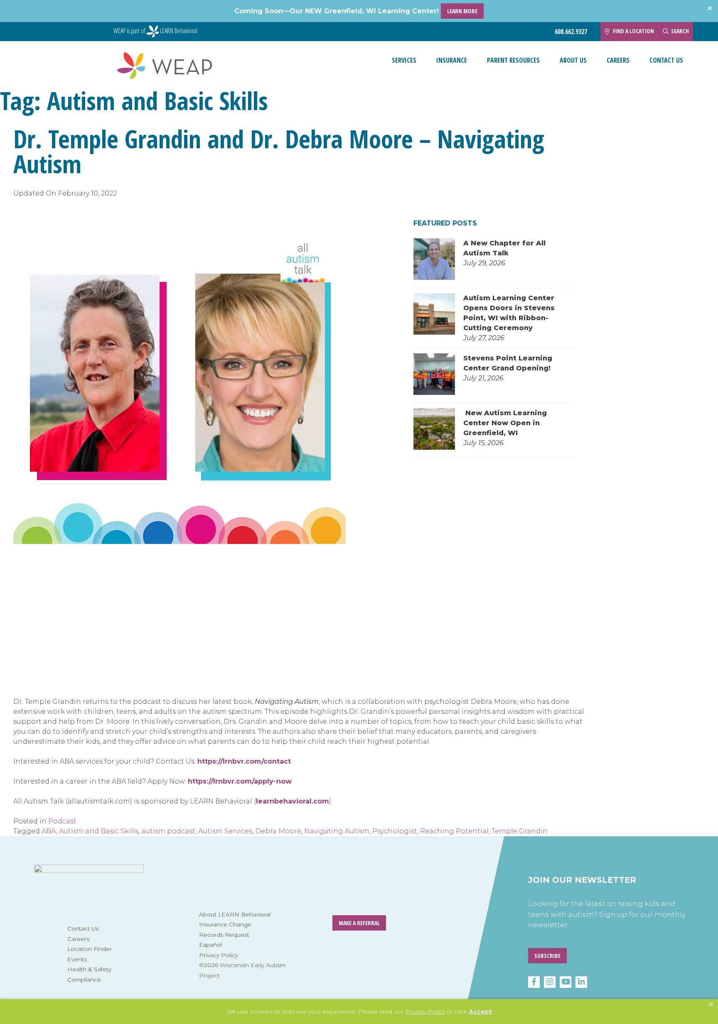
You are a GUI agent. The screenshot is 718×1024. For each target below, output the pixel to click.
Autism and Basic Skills (98, 831)
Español (210, 944)
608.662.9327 (571, 31)
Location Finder (89, 949)
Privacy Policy (218, 955)
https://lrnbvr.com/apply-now (240, 781)
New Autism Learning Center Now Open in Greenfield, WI (505, 423)
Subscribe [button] (547, 956)
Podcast (62, 821)
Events (77, 959)
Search (680, 31)
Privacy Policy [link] (425, 1011)
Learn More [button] (462, 11)
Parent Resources (513, 60)
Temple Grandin (520, 831)
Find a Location (633, 31)
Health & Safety (89, 969)
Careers (618, 60)
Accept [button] (480, 1011)
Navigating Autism (336, 831)
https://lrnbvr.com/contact (244, 761)
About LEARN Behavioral (234, 914)
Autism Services (225, 831)
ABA (49, 831)
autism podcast (168, 831)
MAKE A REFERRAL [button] (359, 923)
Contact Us (666, 60)
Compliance (84, 979)
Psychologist (394, 831)
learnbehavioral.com (292, 801)
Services (404, 60)
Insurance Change (225, 924)
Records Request (224, 934)
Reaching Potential (454, 831)
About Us (573, 60)
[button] (711, 1004)
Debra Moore (278, 831)
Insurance (451, 60)
